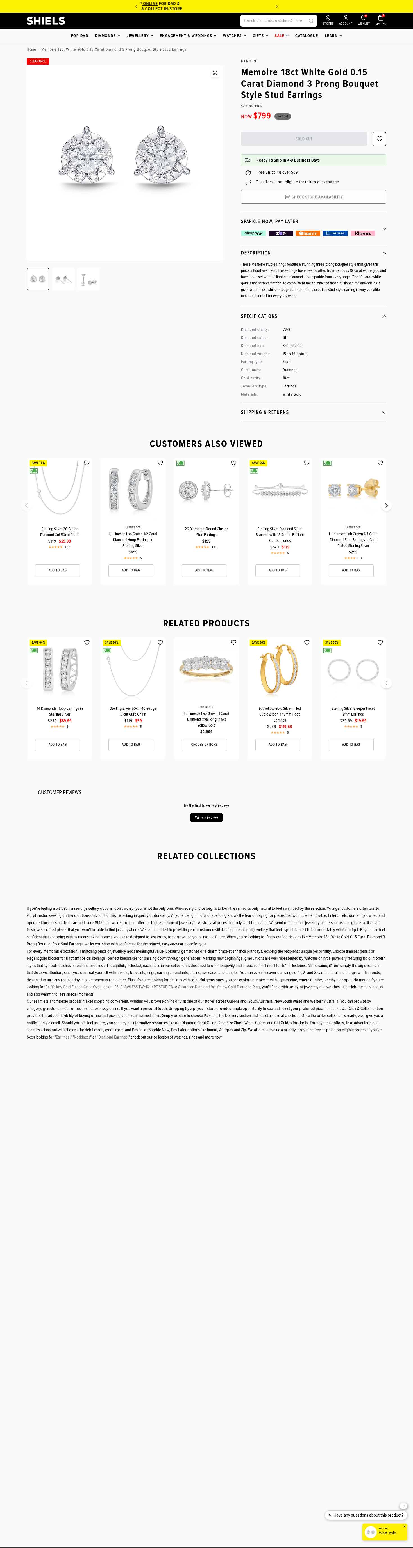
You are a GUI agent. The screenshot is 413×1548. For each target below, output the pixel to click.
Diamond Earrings (113, 1037)
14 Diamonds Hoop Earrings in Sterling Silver (60, 711)
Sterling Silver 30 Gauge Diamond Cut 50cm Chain (60, 531)
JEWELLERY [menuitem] (138, 35)
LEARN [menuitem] (331, 35)
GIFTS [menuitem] (258, 35)
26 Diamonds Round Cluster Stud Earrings (206, 531)
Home (31, 49)
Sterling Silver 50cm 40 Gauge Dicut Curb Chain (133, 711)
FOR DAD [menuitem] (79, 35)
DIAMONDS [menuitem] (105, 35)
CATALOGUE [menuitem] (306, 35)
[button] (30, 507)
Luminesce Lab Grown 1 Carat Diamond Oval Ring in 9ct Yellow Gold (206, 719)
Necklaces (82, 1037)
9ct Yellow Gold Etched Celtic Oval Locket (79, 987)
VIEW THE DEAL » (258, 9)
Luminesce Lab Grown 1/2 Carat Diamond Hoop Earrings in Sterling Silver (133, 539)
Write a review (206, 817)
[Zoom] (215, 72)
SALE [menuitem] (279, 35)
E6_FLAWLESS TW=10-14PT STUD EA (143, 987)
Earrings (62, 1037)
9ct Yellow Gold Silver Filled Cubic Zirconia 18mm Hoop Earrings (280, 714)
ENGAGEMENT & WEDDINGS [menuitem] (186, 35)
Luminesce (133, 527)
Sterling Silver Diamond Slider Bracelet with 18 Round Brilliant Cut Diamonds (280, 534)
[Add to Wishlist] (87, 463)
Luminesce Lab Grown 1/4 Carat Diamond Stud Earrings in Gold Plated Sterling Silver (353, 539)
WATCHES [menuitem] (232, 35)
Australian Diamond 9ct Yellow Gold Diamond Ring (219, 987)
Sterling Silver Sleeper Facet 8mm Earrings (353, 711)
